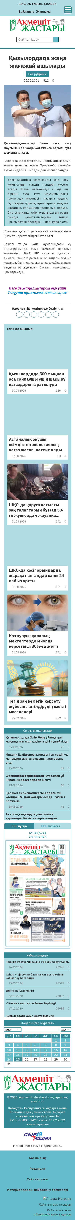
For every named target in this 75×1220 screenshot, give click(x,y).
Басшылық (37, 1158)
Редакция (37, 1169)
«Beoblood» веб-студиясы (52, 1214)
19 (26, 1055)
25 (18, 1059)
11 (18, 1050)
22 (56, 1055)
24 (9, 1059)
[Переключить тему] (54, 11)
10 (9, 1050)
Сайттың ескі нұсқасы (55, 1204)
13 (35, 1050)
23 (65, 1055)
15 (56, 1050)
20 (35, 1055)
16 (65, 1050)
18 (18, 1055)
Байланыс (26, 12)
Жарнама (43, 12)
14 (46, 1050)
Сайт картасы (37, 1179)
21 (46, 1055)
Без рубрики (37, 74)
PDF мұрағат (51, 826)
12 (26, 1050)
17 (9, 1055)
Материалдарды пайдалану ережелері (37, 1190)
